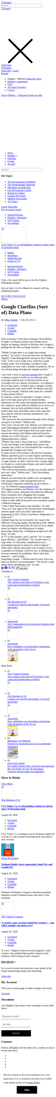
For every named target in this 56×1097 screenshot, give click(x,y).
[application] (28, 1083)
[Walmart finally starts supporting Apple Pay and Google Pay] (7, 855)
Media (10, 252)
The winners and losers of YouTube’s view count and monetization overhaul (28, 583)
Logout (11, 90)
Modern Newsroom (17, 198)
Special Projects (15, 214)
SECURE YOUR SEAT (13, 296)
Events (30, 95)
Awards (38, 95)
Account (5, 993)
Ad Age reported (30, 374)
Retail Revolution (10, 858)
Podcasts (22, 95)
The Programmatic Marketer (21, 184)
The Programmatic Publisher (21, 182)
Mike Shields (11, 320)
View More (6, 783)
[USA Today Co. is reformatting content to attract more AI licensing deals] (7, 797)
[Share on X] (9, 568)
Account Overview (16, 87)
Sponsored (12, 621)
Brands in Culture (16, 193)
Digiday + (13, 95)
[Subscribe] (6, 68)
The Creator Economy (18, 579)
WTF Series (13, 220)
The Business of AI (16, 601)
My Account (7, 209)
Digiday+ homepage (17, 81)
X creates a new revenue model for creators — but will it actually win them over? (27, 924)
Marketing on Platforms (19, 187)
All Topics (12, 201)
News (4, 95)
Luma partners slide (29, 486)
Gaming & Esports (16, 196)
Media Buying (14, 258)
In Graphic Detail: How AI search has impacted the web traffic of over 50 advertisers (30, 767)
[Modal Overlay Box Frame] (16, 1024)
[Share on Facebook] (6, 568)
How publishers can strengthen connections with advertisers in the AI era (28, 648)
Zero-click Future (16, 763)
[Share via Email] (13, 568)
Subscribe (6, 70)
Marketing (12, 255)
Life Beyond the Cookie (19, 190)
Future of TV (14, 261)
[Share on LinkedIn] (2, 568)
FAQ (9, 84)
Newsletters (13, 223)
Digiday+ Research (16, 217)
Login (16, 70)
